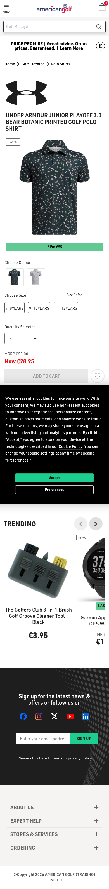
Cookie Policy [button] (70, 446)
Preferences (54, 489)
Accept (54, 477)
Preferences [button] (18, 460)
